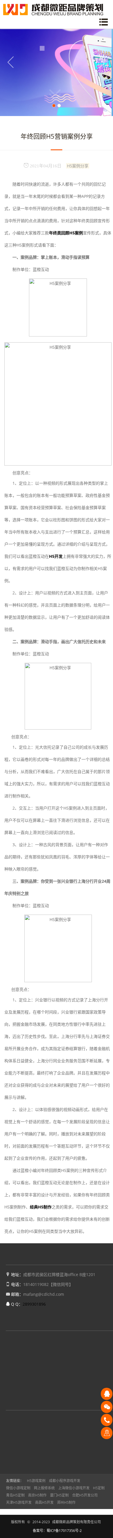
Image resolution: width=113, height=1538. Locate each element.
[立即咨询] (106, 1433)
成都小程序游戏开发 (64, 1480)
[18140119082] (106, 1419)
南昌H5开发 (44, 1502)
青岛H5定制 (15, 1495)
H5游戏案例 (36, 1480)
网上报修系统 (44, 1487)
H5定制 (99, 1487)
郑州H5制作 (66, 1502)
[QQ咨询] (106, 1393)
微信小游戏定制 (18, 1487)
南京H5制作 (37, 1495)
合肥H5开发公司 (85, 1495)
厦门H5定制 (59, 1495)
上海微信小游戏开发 (74, 1487)
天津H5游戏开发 (19, 1502)
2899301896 (34, 1304)
